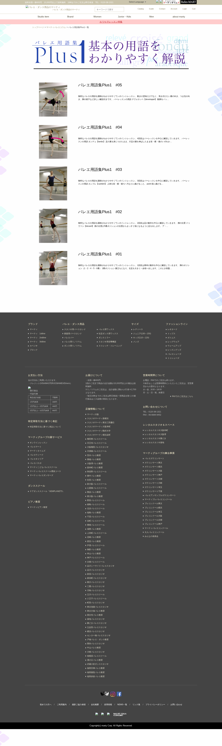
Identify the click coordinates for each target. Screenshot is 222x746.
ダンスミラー (104, 338)
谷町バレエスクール (96, 521)
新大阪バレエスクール (97, 484)
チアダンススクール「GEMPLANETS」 (47, 491)
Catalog (141, 9)
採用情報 (108, 704)
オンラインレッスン (38, 443)
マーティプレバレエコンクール (158, 499)
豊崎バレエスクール (96, 525)
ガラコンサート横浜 (153, 467)
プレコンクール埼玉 (153, 512)
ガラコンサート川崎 (153, 483)
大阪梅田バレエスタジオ (98, 447)
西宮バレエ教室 (94, 541)
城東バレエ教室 (94, 529)
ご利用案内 (62, 704)
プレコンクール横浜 (153, 508)
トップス (171, 333)
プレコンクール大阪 (153, 516)
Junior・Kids (124, 16)
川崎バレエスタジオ (96, 652)
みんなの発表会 (151, 536)
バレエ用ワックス (106, 329)
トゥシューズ (173, 358)
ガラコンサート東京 (153, 463)
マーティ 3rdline (38, 342)
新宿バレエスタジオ (96, 574)
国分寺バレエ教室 (95, 615)
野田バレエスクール (96, 500)
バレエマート (35, 447)
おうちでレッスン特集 (111, 21)
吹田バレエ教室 (94, 480)
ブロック (34, 350)
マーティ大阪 (93, 414)
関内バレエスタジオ (96, 643)
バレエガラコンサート (154, 458)
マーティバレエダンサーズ (41, 475)
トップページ (38, 27)
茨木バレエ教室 (94, 455)
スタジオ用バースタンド (75, 329)
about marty (179, 16)
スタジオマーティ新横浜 (98, 418)
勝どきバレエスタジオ (97, 623)
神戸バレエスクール (96, 557)
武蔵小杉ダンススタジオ (98, 664)
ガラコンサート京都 (153, 479)
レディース (138, 329)
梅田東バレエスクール (97, 439)
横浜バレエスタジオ (96, 631)
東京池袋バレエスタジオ (98, 607)
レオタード (172, 329)
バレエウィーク (36, 455)
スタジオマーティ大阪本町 (99, 426)
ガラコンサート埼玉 (153, 487)
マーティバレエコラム (56, 27)
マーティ (34, 329)
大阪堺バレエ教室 (95, 463)
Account (174, 9)
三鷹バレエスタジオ (96, 586)
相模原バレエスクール (97, 656)
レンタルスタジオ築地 (154, 442)
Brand (70, 16)
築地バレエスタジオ (96, 619)
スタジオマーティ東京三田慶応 (100, 422)
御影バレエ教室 (94, 549)
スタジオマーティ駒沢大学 (99, 431)
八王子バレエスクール (97, 598)
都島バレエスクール (96, 504)
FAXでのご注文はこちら (182, 396)
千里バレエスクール (96, 516)
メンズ (136, 342)
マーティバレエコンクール (156, 528)
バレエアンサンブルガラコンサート (160, 495)
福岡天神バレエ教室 (96, 668)
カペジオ (34, 346)
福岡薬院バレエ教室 (96, 672)
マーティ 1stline (37, 333)
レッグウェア (173, 342)
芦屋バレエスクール (96, 545)
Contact (162, 9)
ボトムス (171, 338)
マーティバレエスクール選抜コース (45, 471)
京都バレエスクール (96, 562)
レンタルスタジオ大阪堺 (155, 434)
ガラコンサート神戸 (153, 475)
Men (151, 16)
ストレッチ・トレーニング (110, 346)
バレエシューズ (174, 354)
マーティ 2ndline (38, 338)
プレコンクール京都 (153, 520)
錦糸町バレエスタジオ (97, 578)
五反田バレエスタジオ (97, 627)
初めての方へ (46, 704)
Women (97, 16)
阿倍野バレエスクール (97, 471)
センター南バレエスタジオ (99, 635)
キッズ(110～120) (141, 338)
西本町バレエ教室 (95, 467)
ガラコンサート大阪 (153, 471)
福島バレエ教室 (94, 512)
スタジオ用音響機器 (107, 342)
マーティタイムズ (37, 451)
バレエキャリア (36, 459)
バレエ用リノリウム (73, 342)
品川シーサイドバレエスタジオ (100, 566)
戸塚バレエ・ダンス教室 (98, 639)
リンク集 (136, 704)
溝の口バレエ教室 (95, 660)
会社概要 (95, 704)
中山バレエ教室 (94, 648)
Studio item (43, 16)
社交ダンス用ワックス (108, 333)
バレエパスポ (35, 463)
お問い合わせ (176, 704)
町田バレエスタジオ (96, 602)
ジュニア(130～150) (142, 333)
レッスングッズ (174, 350)
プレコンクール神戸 (153, 524)
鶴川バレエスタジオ (96, 582)
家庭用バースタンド (73, 333)
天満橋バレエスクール (97, 451)
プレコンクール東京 (153, 503)
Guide (151, 9)
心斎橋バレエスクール (97, 488)
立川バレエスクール (96, 594)
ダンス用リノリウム (73, 346)
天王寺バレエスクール (97, 443)
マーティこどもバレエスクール (43, 467)
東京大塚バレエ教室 (96, 611)
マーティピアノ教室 (38, 507)
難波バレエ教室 (94, 492)
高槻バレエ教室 (94, 459)
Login (185, 9)
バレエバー (69, 338)
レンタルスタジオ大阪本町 (156, 430)
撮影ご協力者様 (79, 704)
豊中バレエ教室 (94, 476)
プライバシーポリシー (155, 704)
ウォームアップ (174, 346)
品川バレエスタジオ (96, 570)
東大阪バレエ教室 (95, 496)
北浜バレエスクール (96, 508)
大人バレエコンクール (154, 532)
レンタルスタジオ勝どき (155, 438)
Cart (194, 9)
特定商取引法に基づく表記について (45, 427)
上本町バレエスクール (97, 533)
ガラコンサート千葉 (153, 491)
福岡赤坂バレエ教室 (96, 676)
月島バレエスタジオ (96, 590)
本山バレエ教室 (94, 553)
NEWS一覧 (122, 704)
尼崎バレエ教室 (94, 537)
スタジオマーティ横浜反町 (99, 435)
